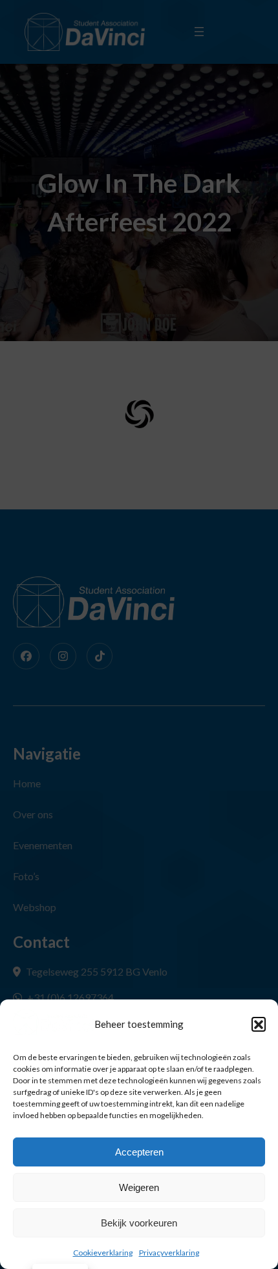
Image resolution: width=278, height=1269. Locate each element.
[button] (258, 1024)
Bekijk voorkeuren (139, 1222)
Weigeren (139, 1187)
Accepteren (139, 1151)
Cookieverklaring (103, 1252)
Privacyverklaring (169, 1252)
